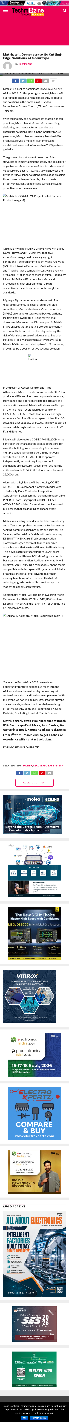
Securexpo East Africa (48, 765)
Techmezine (25, 63)
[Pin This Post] (42, 772)
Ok (24, 1418)
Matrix (27, 765)
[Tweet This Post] (27, 772)
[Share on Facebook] (19, 772)
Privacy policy (39, 1418)
